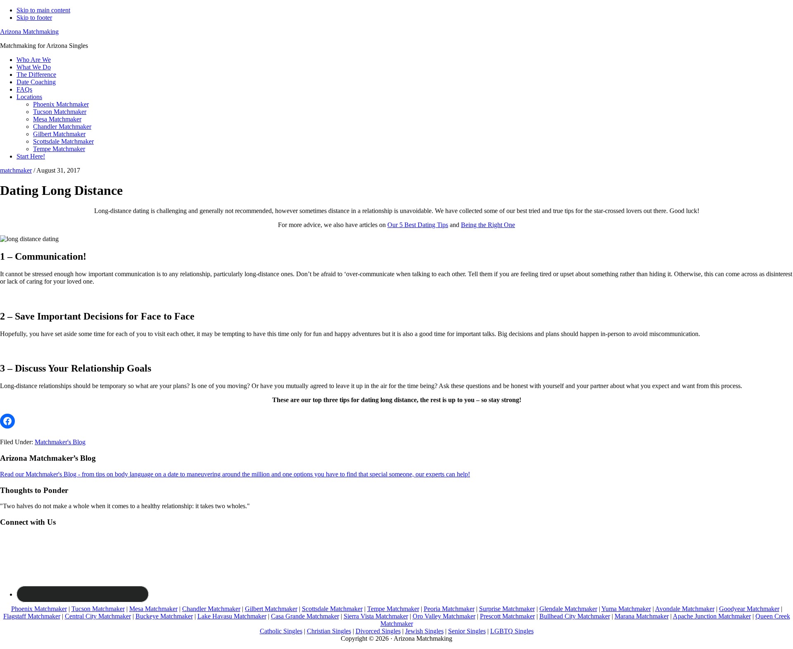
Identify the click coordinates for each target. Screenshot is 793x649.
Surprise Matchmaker (507, 608)
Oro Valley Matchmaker (444, 616)
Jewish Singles (424, 631)
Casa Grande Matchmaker (305, 616)
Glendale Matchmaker (568, 608)
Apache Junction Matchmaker (712, 616)
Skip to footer (34, 17)
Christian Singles (329, 631)
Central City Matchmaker (98, 616)
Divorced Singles (378, 631)
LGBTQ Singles (512, 631)
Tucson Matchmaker (98, 608)
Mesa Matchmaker (153, 608)
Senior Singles (467, 631)
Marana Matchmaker (642, 616)
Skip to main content (43, 10)
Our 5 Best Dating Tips (417, 224)
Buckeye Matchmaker (164, 616)
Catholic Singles (281, 631)
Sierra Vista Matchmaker (376, 616)
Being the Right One (488, 224)
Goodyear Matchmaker (749, 608)
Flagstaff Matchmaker (31, 616)
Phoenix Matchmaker (39, 608)
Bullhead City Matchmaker (574, 616)
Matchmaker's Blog (60, 441)
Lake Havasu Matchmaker (231, 616)
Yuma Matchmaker (626, 608)
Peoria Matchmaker (449, 608)
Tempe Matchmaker (393, 608)
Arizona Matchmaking (29, 31)
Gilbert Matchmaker (271, 608)
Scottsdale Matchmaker (332, 608)
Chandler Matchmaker (211, 608)
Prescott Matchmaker (507, 616)
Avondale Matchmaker (685, 608)
